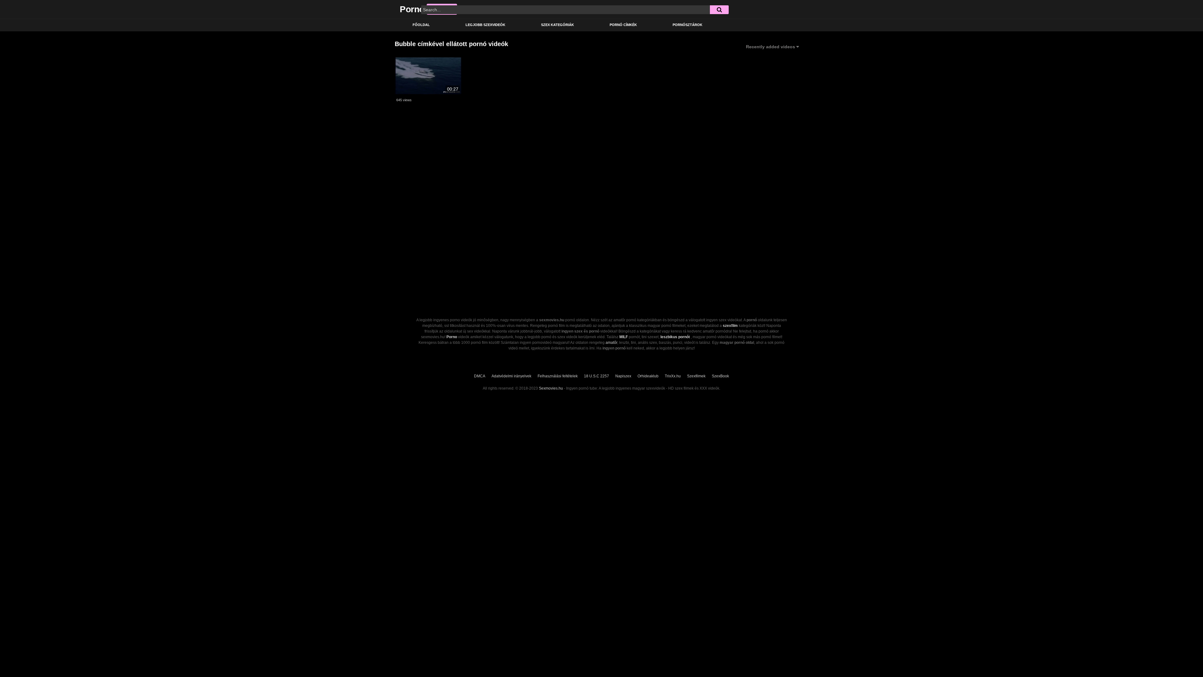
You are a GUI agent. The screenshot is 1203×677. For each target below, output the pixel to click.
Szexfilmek (696, 376)
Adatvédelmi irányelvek (511, 376)
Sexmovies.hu (551, 388)
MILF (623, 337)
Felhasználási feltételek (558, 376)
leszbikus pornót (675, 337)
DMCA (479, 376)
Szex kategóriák (557, 25)
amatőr (611, 342)
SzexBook (720, 376)
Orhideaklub (648, 376)
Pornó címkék (623, 25)
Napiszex (623, 376)
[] (719, 9)
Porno (451, 337)
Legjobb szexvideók (485, 25)
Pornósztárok (687, 25)
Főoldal (421, 25)
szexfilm (730, 325)
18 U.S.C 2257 (596, 376)
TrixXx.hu (673, 376)
